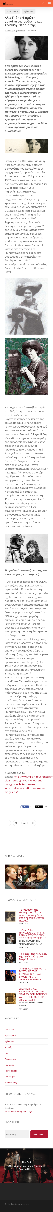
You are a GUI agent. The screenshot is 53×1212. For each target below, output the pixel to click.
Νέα (6, 1053)
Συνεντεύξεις (11, 1082)
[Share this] (8, 823)
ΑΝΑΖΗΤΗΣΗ (39, 1134)
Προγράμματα (11, 1070)
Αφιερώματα (12, 11)
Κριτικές (8, 1047)
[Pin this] (33, 823)
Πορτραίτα (9, 1065)
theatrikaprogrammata (15, 30)
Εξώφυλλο (28, 11)
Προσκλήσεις (10, 1076)
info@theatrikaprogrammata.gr (18, 1111)
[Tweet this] (16, 823)
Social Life (9, 1029)
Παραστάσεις (10, 1059)
